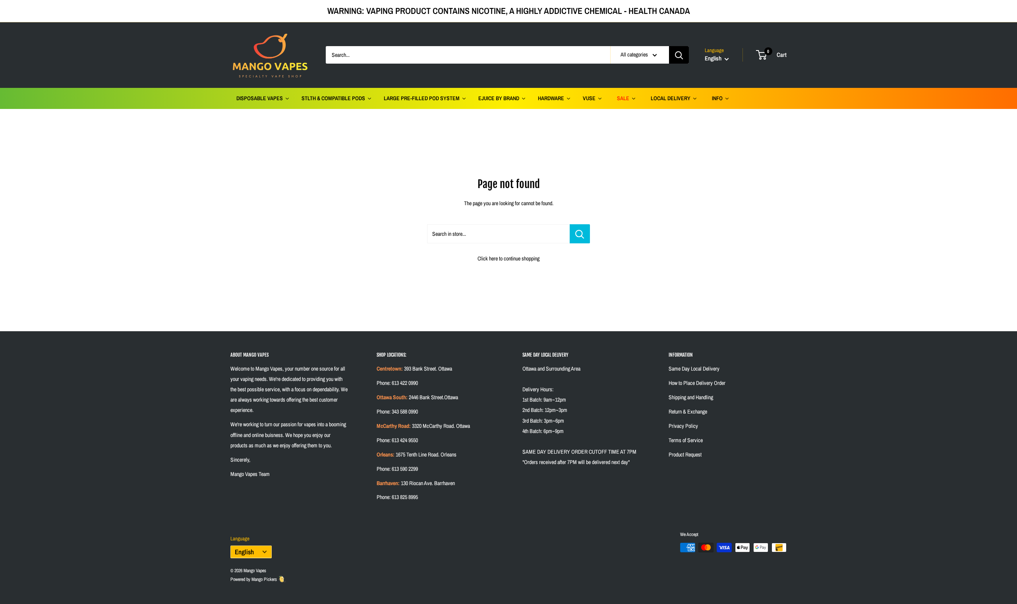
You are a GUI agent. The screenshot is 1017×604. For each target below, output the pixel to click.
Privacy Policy (683, 425)
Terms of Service (686, 440)
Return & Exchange (688, 411)
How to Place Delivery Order (697, 382)
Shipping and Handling (691, 397)
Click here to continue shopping (508, 258)
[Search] (679, 55)
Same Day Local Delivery (694, 368)
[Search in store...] (580, 233)
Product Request (685, 454)
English (244, 552)
